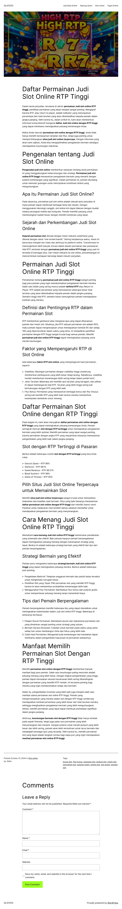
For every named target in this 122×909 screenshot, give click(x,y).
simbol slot (95, 765)
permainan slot (69, 765)
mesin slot (111, 762)
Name (26, 838)
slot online (105, 765)
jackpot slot (101, 762)
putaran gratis (83, 765)
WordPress (112, 903)
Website (26, 862)
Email (25, 850)
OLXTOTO (8, 5)
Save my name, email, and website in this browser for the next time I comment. (58, 876)
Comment (27, 809)
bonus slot (67, 762)
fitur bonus (77, 762)
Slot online (33, 758)
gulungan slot (89, 762)
